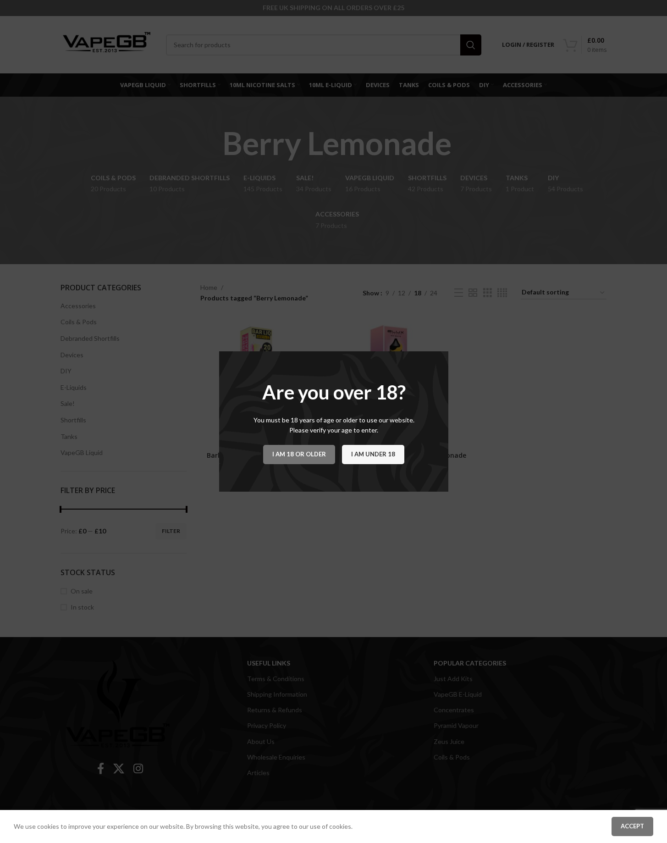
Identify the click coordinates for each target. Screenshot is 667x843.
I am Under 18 (373, 454)
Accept (632, 826)
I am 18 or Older (299, 454)
